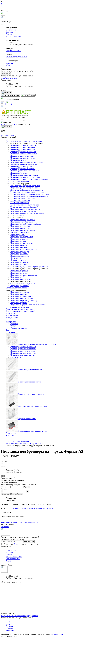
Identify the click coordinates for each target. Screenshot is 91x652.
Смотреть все (15, 357)
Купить (26, 487)
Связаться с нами (13, 559)
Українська (15, 95)
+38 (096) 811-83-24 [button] (9, 616)
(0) (2, 464)
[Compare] (4, 466)
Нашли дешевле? (8, 478)
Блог (7, 330)
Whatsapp (9, 628)
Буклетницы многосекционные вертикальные (24, 444)
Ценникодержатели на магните (23, 353)
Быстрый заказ (16, 494)
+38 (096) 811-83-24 (13, 51)
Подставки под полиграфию (17, 441)
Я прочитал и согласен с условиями (21, 544)
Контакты (10, 435)
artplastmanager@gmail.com (16, 57)
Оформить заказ (7, 135)
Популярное (11, 332)
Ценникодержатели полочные (22, 351)
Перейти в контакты (9, 78)
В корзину (5, 494)
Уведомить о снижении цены (13, 480)
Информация (11, 322)
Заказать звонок (23, 124)
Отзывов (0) (10, 500)
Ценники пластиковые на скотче (23, 355)
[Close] (2, 24)
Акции (8, 561)
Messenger (10, 630)
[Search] (24, 120)
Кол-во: (4, 489)
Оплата (9, 34)
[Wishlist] (2, 466)
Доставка (9, 32)
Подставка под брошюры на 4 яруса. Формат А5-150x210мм (30, 508)
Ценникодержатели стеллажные (23, 349)
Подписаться (29, 541)
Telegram (9, 626)
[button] (45, 8)
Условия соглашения (14, 36)
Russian (32, 95)
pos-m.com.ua (57, 634)
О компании (11, 30)
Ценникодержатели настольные (23, 347)
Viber (8, 622)
